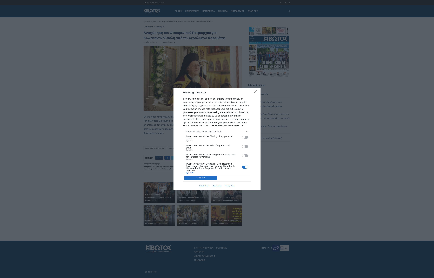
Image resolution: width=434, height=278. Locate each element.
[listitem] (217, 132)
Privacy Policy (230, 186)
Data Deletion (204, 186)
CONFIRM (201, 178)
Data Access (217, 186)
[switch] (245, 137)
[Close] (256, 92)
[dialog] (217, 139)
